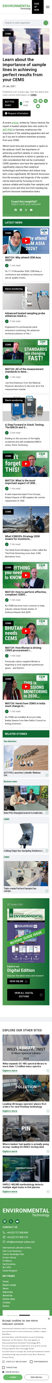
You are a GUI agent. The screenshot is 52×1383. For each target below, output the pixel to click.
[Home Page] (17, 7)
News (6, 1288)
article (15, 122)
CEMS (33, 95)
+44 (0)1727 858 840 (17, 1232)
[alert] (26, 1349)
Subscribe (8, 1292)
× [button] (49, 1319)
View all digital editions (24, 995)
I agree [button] (12, 1377)
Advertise (7, 1295)
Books (6, 1306)
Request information (17, 113)
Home (6, 1281)
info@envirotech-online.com (21, 1242)
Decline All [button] (36, 1377)
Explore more (10, 1070)
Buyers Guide (9, 1285)
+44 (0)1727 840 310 (17, 1237)
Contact (6, 1302)
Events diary (9, 1299)
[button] (3, 1362)
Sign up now (36, 7)
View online (16, 981)
